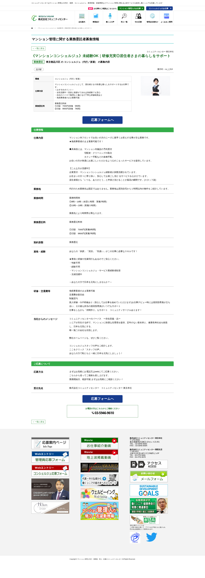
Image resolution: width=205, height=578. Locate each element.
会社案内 (82, 22)
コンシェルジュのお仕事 (158, 8)
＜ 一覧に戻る (38, 48)
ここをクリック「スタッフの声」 (85, 349)
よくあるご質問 (166, 22)
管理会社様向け (152, 22)
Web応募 (138, 22)
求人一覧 (124, 22)
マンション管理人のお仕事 (130, 8)
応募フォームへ (102, 120)
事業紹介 (96, 22)
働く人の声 (110, 22)
